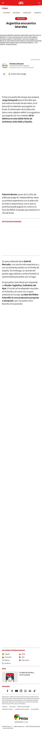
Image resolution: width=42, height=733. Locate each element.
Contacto (4, 706)
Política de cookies (7, 709)
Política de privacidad (23, 706)
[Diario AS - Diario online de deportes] (21, 3)
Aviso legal (12, 706)
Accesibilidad (35, 709)
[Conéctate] (39, 3)
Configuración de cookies (22, 709)
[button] (4, 74)
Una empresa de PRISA (21, 717)
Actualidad (6, 13)
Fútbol (5, 8)
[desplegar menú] (3, 2)
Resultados (16, 13)
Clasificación (27, 13)
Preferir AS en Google (18, 74)
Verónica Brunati (16, 64)
